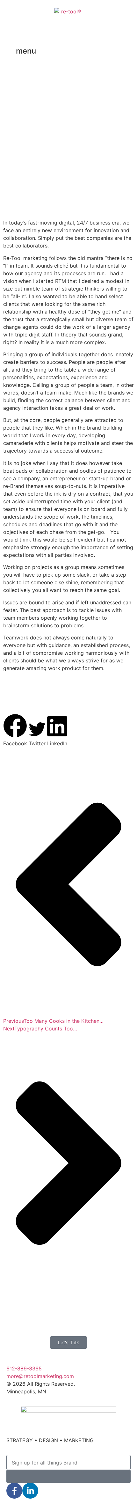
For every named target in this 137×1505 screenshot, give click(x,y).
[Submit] (68, 1476)
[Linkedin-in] (30, 1491)
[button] (15, 730)
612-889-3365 (24, 1368)
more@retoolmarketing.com (40, 1376)
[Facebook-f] (14, 1491)
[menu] (8, 52)
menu (26, 50)
